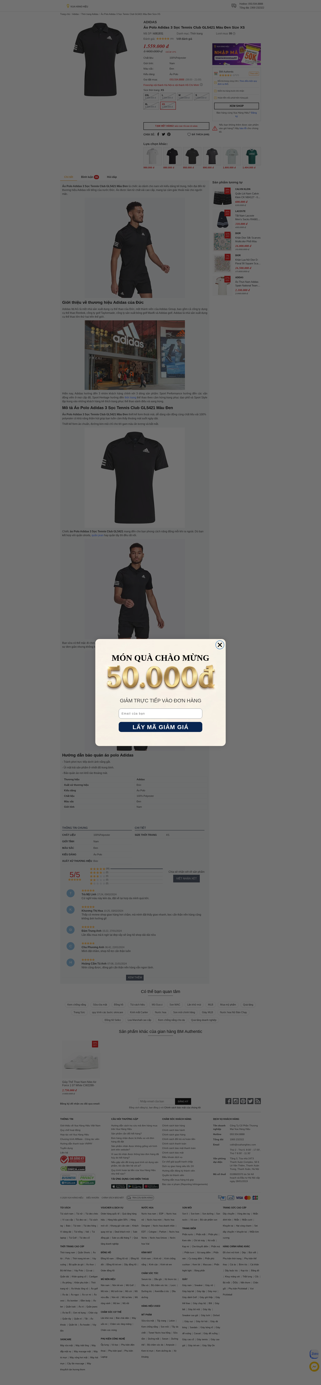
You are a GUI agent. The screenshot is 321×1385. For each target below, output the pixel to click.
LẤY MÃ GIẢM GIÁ (161, 727)
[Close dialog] (220, 645)
